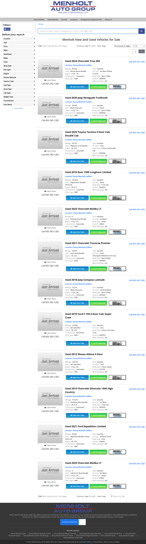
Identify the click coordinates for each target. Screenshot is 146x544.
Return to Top (119, 496)
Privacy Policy (97, 542)
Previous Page (82, 46)
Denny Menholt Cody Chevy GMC (90, 533)
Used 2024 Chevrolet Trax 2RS (82, 61)
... (96, 46)
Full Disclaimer (119, 517)
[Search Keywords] (141, 31)
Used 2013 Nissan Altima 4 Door (84, 354)
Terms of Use (108, 542)
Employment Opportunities (91, 19)
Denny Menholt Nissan (18, 533)
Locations (74, 19)
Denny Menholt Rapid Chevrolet (87, 536)
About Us (108, 19)
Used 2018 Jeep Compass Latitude (85, 279)
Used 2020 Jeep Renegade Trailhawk (86, 97)
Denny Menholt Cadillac (127, 536)
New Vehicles (39, 19)
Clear (8, 29)
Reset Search (18, 108)
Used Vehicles (52, 19)
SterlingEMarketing (85, 542)
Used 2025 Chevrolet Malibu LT (83, 208)
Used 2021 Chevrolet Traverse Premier (87, 243)
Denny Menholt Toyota (108, 536)
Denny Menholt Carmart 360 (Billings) (36, 536)
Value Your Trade (78, 87)
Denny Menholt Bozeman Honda (40, 533)
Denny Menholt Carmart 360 (73, 538)
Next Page (101, 46)
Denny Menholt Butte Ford (113, 533)
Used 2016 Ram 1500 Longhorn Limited (88, 172)
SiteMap (116, 542)
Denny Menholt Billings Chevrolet (65, 533)
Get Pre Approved (99, 87)
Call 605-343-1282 (137, 61)
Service (64, 19)
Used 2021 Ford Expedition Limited (85, 426)
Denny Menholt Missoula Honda (62, 536)
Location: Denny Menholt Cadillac (78, 65)
